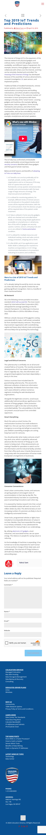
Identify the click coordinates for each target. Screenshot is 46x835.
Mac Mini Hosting (12, 674)
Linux (8, 690)
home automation (29, 229)
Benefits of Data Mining (14, 746)
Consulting (9, 681)
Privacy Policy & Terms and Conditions (19, 709)
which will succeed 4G (19, 302)
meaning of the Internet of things (16, 74)
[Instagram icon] (27, 826)
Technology (10, 756)
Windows (9, 692)
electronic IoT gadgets (21, 531)
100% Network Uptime (14, 706)
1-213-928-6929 (11, 791)
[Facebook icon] (19, 826)
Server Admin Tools (13, 743)
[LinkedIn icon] (24, 826)
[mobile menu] (43, 4)
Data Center (10, 759)
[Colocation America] (17, 4)
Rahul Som (20, 28)
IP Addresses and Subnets (15, 724)
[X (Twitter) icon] (22, 826)
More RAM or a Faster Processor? (18, 739)
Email (6, 621)
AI (22, 79)
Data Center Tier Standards (15, 717)
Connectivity (10, 704)
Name (7, 611)
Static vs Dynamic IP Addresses (17, 748)
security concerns (10, 164)
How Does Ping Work (13, 720)
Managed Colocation (13, 672)
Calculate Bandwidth (13, 722)
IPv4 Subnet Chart (12, 727)
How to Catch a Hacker (14, 741)
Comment (8, 585)
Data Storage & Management (16, 677)
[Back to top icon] (23, 817)
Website (7, 630)
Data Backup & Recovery (14, 679)
